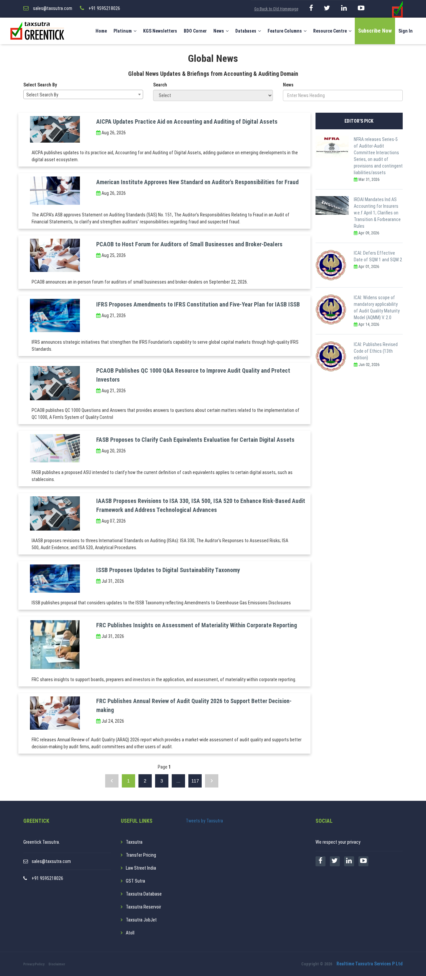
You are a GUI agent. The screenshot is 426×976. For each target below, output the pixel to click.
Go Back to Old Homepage (276, 9)
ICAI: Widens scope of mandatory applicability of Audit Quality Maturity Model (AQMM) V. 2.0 (377, 307)
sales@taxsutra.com (51, 861)
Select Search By (40, 84)
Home (101, 31)
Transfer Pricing (141, 855)
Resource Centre (330, 31)
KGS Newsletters (160, 31)
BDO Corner (195, 31)
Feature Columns (285, 31)
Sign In (405, 31)
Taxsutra (134, 842)
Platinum (122, 31)
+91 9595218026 (47, 878)
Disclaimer (57, 964)
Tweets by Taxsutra (204, 820)
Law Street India (141, 868)
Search (160, 84)
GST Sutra (135, 881)
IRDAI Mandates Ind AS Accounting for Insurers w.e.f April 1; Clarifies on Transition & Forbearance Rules (377, 213)
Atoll (130, 932)
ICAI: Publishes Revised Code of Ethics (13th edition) (376, 351)
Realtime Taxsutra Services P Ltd (369, 963)
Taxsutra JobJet (141, 919)
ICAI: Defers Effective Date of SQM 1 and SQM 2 (378, 256)
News (218, 31)
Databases (245, 31)
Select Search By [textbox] (42, 94)
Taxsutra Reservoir (143, 907)
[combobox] (83, 94)
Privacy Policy (33, 964)
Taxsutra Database (144, 894)
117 (195, 781)
